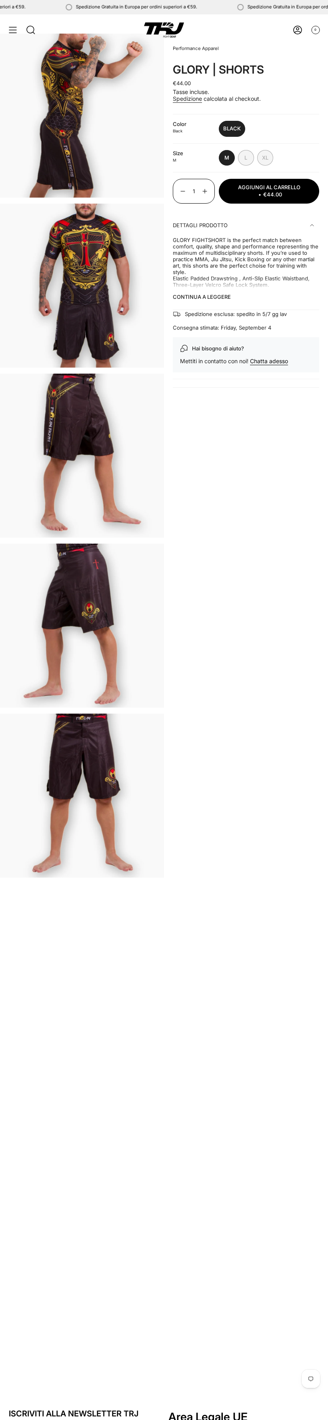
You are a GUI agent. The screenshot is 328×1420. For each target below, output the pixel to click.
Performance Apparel (196, 48)
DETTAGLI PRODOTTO (200, 225)
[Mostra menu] (13, 30)
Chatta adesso (269, 361)
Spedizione (187, 98)
